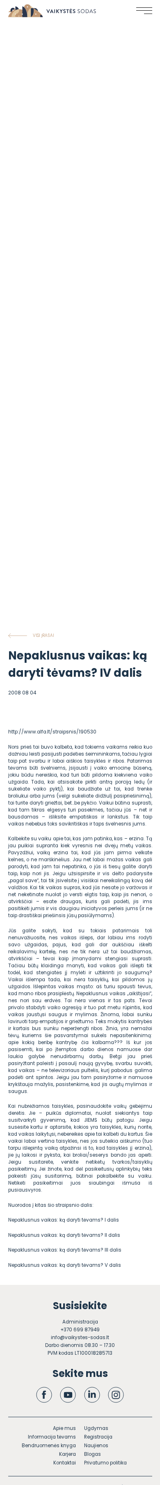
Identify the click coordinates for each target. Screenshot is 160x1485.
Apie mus (64, 1428)
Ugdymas (96, 1428)
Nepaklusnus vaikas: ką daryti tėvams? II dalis (64, 1235)
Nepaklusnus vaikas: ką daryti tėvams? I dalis (63, 1220)
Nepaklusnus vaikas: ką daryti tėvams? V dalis (64, 1265)
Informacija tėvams (52, 1437)
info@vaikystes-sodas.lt (80, 1337)
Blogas (92, 1454)
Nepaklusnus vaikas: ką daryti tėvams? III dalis (64, 1250)
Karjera (67, 1454)
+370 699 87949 (80, 1329)
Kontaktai (64, 1463)
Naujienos (96, 1445)
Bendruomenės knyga (49, 1445)
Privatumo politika (105, 1463)
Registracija (98, 1437)
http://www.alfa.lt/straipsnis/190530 (52, 732)
